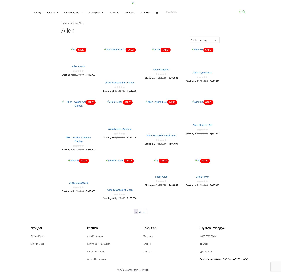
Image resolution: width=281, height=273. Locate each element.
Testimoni (114, 12)
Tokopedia (148, 236)
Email (205, 244)
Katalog (37, 12)
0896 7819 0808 (208, 236)
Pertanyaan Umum (96, 251)
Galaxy (73, 23)
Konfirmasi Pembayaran (98, 244)
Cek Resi (145, 12)
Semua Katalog (38, 236)
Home (64, 23)
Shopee (147, 244)
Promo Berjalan (71, 12)
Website (147, 251)
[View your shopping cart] (157, 12)
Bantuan (51, 12)
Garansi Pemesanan (97, 259)
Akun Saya (130, 12)
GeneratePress (156, 270)
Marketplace (94, 12)
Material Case (37, 244)
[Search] (243, 12)
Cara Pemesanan (95, 236)
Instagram (207, 251)
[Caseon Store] (140, 3)
